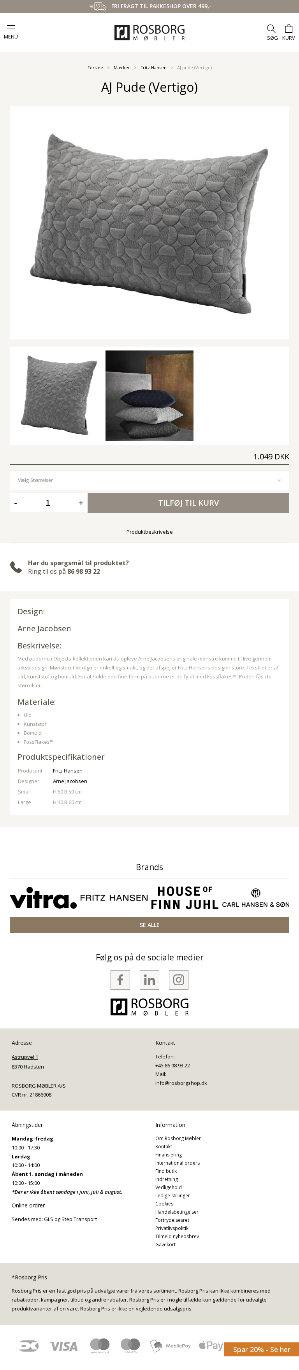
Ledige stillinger (172, 1195)
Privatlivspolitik (171, 1228)
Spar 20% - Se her (261, 1349)
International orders (177, 1163)
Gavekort (165, 1244)
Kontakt (163, 1146)
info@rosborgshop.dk (181, 1082)
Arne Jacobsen (44, 628)
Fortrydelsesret (172, 1220)
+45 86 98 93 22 (172, 1065)
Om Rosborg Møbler (178, 1138)
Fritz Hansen (154, 67)
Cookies (164, 1203)
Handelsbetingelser (177, 1212)
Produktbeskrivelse (150, 531)
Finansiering (168, 1154)
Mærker (122, 67)
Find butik (166, 1171)
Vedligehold (168, 1187)
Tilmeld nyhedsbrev (177, 1236)
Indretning (166, 1179)
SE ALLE (150, 925)
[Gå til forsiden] (149, 32)
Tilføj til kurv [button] (188, 503)
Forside (95, 67)
